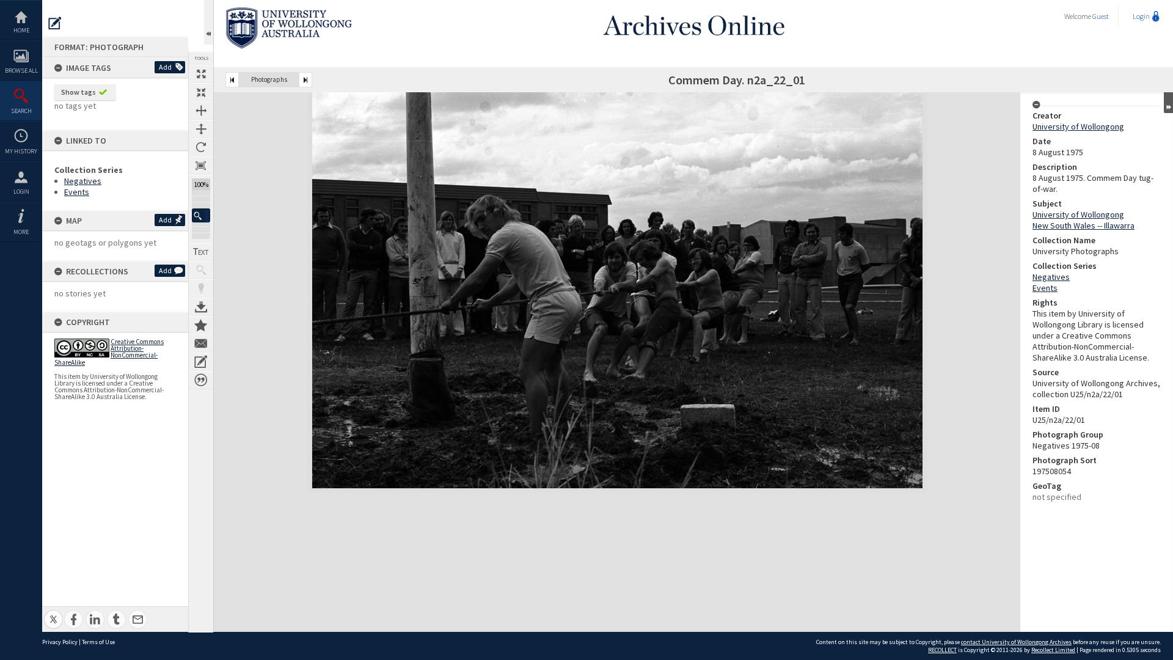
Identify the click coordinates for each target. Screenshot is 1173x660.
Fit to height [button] (201, 129)
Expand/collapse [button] (1168, 102)
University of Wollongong (1078, 126)
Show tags (78, 92)
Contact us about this (201, 343)
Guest (1100, 16)
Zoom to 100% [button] (201, 165)
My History (21, 151)
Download (201, 307)
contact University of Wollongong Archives (1016, 642)
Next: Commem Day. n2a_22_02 (305, 80)
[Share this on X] (53, 613)
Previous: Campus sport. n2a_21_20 (232, 80)
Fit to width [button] (201, 110)
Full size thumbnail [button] (201, 74)
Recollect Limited (1053, 650)
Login (21, 192)
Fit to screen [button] (201, 92)
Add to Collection (201, 325)
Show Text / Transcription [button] (201, 252)
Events (76, 191)
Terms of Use (98, 642)
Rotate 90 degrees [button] (201, 147)
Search (21, 111)
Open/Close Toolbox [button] (208, 22)
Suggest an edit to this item (55, 23)
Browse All (21, 71)
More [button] (21, 232)
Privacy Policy (60, 642)
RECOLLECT (942, 650)
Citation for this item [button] (201, 380)
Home (21, 30)
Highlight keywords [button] (201, 288)
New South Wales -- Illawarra (1083, 225)
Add (165, 67)
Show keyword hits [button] (201, 270)
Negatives (82, 180)
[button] (201, 215)
